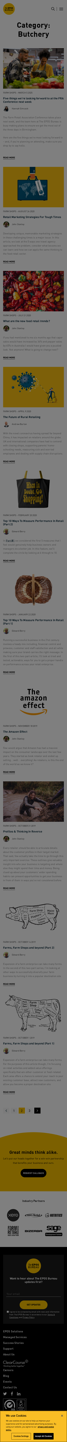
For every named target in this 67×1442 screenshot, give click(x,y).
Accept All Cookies (43, 1436)
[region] (33, 1426)
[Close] (62, 1415)
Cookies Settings (21, 1436)
